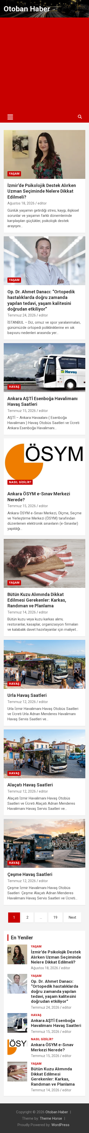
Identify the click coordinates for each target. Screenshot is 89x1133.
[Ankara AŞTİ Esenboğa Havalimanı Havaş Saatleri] (44, 367)
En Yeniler (22, 938)
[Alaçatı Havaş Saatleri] (44, 754)
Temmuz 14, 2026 (21, 612)
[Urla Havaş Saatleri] (44, 664)
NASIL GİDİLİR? (20, 482)
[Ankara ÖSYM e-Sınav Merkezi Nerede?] (44, 462)
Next (72, 917)
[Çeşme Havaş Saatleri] (44, 843)
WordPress (60, 1125)
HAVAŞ (14, 387)
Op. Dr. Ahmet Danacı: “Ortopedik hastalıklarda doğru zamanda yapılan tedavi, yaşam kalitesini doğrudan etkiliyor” (54, 991)
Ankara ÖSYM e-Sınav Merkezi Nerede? (52, 1047)
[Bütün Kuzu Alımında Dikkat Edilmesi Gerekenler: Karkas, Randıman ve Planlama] (44, 563)
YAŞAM (14, 173)
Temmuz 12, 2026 (21, 702)
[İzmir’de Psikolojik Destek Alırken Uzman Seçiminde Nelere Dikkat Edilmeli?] (44, 154)
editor (42, 203)
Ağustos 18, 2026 (21, 203)
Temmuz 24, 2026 (21, 315)
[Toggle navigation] (10, 117)
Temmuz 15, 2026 (21, 411)
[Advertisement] (44, 64)
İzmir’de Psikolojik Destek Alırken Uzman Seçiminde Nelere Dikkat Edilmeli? (41, 191)
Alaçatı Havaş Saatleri (30, 784)
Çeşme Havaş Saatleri (29, 874)
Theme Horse (51, 1118)
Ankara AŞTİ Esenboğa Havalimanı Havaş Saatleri (56, 1023)
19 (55, 917)
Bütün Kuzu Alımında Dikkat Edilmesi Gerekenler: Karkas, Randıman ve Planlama (36, 600)
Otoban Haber (27, 8)
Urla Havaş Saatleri (27, 695)
